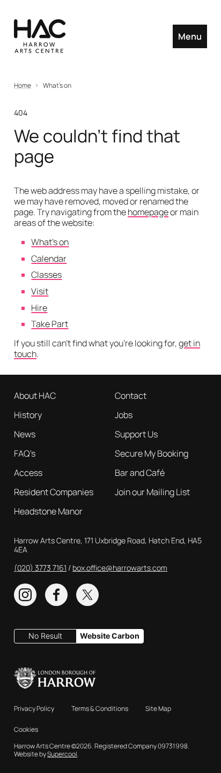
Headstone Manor (48, 511)
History (28, 415)
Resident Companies (53, 492)
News (24, 434)
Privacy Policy (34, 708)
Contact (130, 395)
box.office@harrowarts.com (119, 568)
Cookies (26, 729)
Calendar (49, 258)
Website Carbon (109, 635)
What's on (50, 242)
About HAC (35, 395)
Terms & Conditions (99, 708)
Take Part (49, 324)
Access (28, 472)
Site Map (158, 708)
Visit (39, 291)
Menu (190, 36)
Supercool (62, 754)
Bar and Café (140, 472)
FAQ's (24, 453)
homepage (148, 212)
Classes (46, 275)
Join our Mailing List (152, 492)
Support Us (136, 434)
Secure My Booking (151, 453)
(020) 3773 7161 (40, 568)
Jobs (123, 415)
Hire (39, 308)
